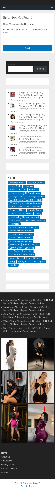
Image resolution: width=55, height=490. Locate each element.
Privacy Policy (7, 464)
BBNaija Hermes (36, 196)
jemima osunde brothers (21, 231)
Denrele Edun (25, 213)
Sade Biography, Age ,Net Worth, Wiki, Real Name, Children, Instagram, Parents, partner (27, 141)
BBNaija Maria (16, 200)
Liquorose (29, 248)
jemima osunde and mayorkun (24, 227)
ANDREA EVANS (36, 183)
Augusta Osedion (18, 189)
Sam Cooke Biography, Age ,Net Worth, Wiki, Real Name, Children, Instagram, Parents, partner (27, 107)
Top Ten (13, 265)
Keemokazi (15, 244)
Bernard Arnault (33, 203)
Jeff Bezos (14, 224)
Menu (4, 8)
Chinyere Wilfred (17, 210)
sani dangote (38, 261)
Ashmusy (28, 186)
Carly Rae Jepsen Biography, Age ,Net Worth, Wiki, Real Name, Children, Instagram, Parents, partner (27, 118)
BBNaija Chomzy (18, 196)
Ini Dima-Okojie (38, 220)
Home (4, 453)
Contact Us (6, 461)
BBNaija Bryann (32, 193)
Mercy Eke (14, 258)
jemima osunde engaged (21, 234)
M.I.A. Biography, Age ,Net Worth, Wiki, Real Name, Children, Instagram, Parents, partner (27, 152)
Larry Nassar (15, 248)
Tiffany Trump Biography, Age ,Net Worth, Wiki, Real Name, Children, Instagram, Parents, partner (28, 129)
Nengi (12, 261)
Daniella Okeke (35, 210)
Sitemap (5, 472)
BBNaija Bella (16, 193)
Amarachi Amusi (17, 183)
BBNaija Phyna (16, 203)
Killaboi (35, 244)
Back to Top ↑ (27, 486)
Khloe (26, 244)
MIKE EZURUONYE (31, 258)
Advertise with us (9, 468)
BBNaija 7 (33, 189)
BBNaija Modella (33, 200)
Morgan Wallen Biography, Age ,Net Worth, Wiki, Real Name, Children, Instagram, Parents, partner (27, 96)
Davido (13, 213)
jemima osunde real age (21, 241)
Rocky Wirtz (24, 261)
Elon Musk (14, 217)
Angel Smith (15, 186)
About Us (5, 457)
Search (11, 65)
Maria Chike (15, 255)
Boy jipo (36, 207)
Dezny (38, 213)
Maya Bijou (28, 255)
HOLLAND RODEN (19, 220)
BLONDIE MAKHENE (20, 207)
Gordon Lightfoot (30, 217)
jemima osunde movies (20, 237)
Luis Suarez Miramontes (21, 251)
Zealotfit (18, 483)
